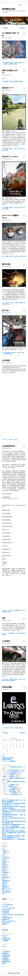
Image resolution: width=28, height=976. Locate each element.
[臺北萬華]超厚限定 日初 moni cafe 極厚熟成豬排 (13, 839)
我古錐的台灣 (5, 872)
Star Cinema (5, 935)
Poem (5, 439)
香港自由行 (12, 775)
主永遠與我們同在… (9, 446)
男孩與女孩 (4, 882)
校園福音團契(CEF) (6, 960)
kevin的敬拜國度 (6, 951)
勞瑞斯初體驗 (7, 687)
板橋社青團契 (5, 930)
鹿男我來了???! (8, 88)
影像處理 (6, 81)
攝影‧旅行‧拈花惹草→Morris (9, 921)
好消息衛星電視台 (6, 955)
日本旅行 (20, 62)
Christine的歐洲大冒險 (7, 904)
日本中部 (4, 874)
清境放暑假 (12, 784)
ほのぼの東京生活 (6, 909)
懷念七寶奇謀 (13, 791)
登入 (3, 756)
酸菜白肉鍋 (6, 264)
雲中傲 (4, 776)
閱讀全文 (4, 59)
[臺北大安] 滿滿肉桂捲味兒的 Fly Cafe (10, 837)
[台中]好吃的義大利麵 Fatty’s (16, 767)
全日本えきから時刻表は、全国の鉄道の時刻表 (12, 914)
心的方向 (16, 62)
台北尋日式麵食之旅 (14, 771)
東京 (3, 879)
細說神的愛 (11, 64)
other (3, 848)
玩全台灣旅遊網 (5, 922)
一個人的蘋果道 (13, 788)
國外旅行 (11, 62)
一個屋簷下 (4, 851)
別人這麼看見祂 (7, 352)
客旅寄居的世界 (5, 956)
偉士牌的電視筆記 (6, 939)
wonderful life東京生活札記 (8, 908)
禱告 (3, 565)
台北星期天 (6, 641)
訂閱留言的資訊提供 (6, 759)
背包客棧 (4, 924)
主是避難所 (4, 564)
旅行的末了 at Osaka (10, 156)
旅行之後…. (6, 310)
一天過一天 (6, 302)
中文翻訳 (4, 937)
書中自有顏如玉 (5, 877)
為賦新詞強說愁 (5, 880)
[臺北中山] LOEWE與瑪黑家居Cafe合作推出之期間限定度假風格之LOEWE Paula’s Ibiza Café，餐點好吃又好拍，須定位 (13, 811)
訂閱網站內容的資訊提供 (7, 758)
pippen (3, 946)
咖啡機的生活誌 (8, 9)
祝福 (3, 618)
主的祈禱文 (6, 360)
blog (3, 844)
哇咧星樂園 (4, 953)
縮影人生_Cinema (6, 888)
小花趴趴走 (4, 916)
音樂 (3, 893)
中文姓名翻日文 (5, 913)
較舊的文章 (5, 28)
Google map (5, 906)
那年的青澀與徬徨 (6, 892)
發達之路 (21, 302)
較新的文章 (23, 28)
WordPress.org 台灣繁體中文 (9, 761)
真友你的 (6, 64)
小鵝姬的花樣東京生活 (7, 917)
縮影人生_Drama (6, 890)
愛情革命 (4, 870)
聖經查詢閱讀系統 (6, 961)
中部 (3, 854)
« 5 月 (6, 750)
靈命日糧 (4, 963)
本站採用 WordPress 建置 (14, 973)
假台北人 (12, 302)
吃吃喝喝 (6, 62)
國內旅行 (16, 679)
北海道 (3, 859)
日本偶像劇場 (5, 940)
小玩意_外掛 (5, 866)
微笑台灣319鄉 (5, 919)
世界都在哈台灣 (5, 911)
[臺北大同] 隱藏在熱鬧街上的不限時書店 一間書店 (13, 836)
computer (4, 846)
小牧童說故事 (5, 958)
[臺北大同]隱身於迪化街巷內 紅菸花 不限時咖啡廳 (13, 831)
